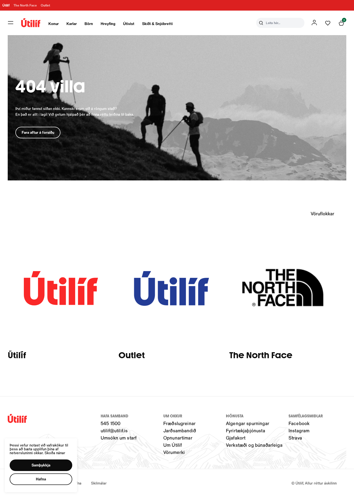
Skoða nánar (55, 452)
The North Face (260, 355)
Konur (53, 23)
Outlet (131, 355)
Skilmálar (99, 483)
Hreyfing (108, 23)
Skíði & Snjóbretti (157, 23)
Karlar (71, 23)
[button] (10, 22)
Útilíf (17, 355)
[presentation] (54, 23)
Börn (89, 23)
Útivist (128, 23)
